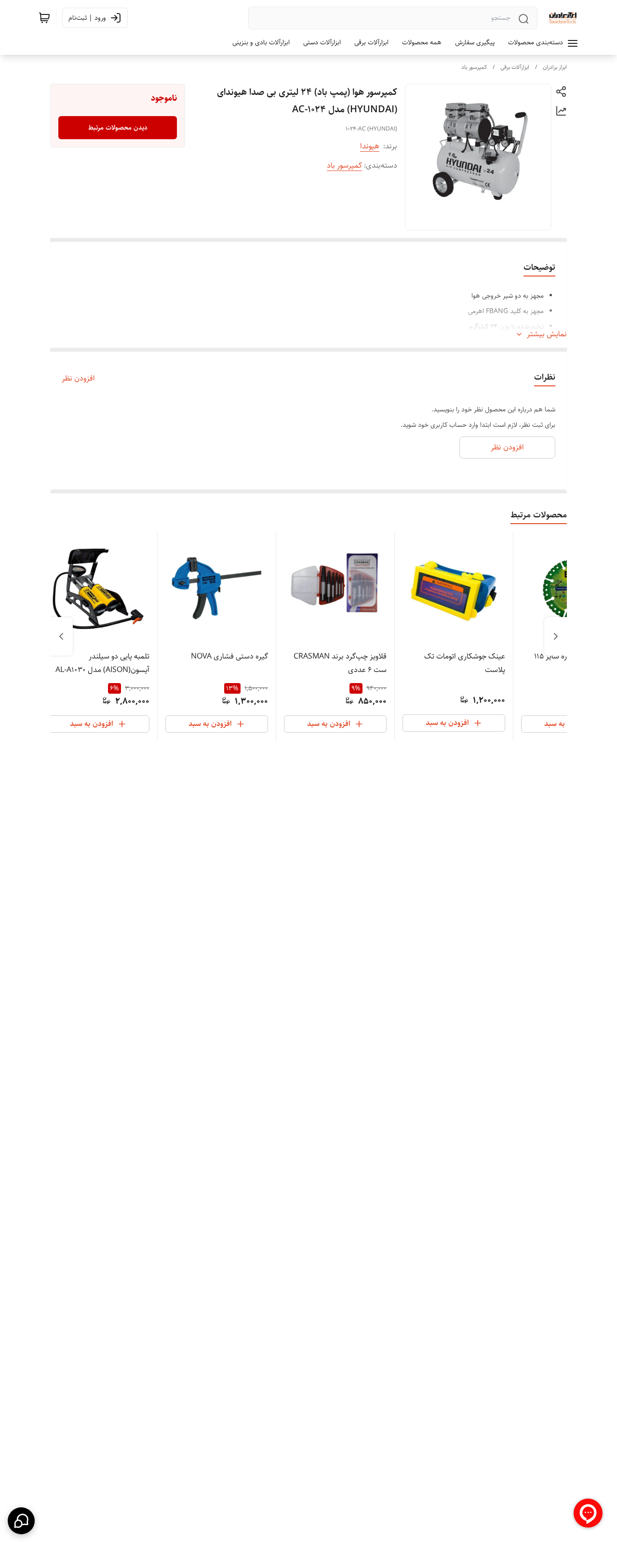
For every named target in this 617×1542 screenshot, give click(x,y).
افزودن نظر (78, 378)
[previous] (555, 636)
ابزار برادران (555, 67)
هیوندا (369, 146)
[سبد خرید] (44, 18)
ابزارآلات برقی (514, 67)
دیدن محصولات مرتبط (118, 127)
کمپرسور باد (474, 67)
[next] (61, 636)
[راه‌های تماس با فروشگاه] (21, 1520)
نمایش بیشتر (547, 334)
